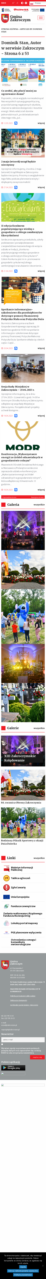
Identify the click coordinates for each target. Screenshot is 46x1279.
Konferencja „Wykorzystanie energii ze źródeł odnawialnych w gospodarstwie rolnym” (22, 457)
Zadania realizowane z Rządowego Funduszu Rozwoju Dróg (22, 914)
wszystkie (39, 504)
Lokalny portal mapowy (24, 923)
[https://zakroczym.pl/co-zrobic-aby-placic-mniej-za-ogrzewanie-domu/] (23, 72)
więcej (41, 123)
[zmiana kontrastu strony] (21, 3)
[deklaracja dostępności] (25, 3)
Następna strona (37, 497)
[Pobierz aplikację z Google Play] (13, 1068)
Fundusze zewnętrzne (23, 906)
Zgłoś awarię (18, 887)
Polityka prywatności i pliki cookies (22, 996)
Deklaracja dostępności (18, 1000)
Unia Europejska (20, 896)
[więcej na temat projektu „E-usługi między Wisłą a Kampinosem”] (23, 1179)
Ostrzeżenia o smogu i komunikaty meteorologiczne (23, 942)
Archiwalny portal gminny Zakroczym (24, 1005)
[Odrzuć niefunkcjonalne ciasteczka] (43, 1265)
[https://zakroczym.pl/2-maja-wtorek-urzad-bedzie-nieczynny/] (23, 143)
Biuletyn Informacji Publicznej (22, 868)
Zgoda (23, 1267)
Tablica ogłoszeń (20, 878)
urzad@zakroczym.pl (9, 1025)
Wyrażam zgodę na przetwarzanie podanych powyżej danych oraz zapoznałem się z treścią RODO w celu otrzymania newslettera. (21, 1050)
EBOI (3, 3)
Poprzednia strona (9, 497)
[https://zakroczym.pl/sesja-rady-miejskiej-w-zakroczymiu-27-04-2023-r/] (23, 368)
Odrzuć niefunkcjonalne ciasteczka (23, 1271)
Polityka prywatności (23, 1275)
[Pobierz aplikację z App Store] (13, 1075)
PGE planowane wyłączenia (26, 932)
